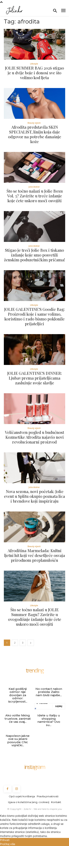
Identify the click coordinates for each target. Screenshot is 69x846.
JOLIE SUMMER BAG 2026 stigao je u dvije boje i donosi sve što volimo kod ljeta (34, 72)
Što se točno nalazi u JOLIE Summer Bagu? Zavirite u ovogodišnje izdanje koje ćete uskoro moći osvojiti (34, 617)
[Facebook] (7, 789)
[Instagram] (16, 789)
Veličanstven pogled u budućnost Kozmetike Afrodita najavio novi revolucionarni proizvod (34, 436)
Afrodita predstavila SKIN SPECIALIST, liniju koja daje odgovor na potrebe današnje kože (34, 134)
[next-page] (30, 643)
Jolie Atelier (34, 186)
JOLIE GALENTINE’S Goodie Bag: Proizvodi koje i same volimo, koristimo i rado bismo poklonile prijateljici (34, 316)
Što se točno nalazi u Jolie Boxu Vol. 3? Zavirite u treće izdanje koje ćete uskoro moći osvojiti (35, 195)
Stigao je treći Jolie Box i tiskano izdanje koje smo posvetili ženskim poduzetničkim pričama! (34, 254)
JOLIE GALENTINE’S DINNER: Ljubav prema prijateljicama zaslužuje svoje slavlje (34, 377)
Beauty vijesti (34, 123)
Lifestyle (34, 63)
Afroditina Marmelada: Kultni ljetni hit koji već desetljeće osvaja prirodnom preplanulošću (34, 555)
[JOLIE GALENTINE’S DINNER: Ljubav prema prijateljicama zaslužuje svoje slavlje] (34, 349)
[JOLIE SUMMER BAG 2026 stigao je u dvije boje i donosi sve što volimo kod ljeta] (34, 44)
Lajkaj (58, 706)
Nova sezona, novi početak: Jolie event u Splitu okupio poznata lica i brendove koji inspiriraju (34, 496)
